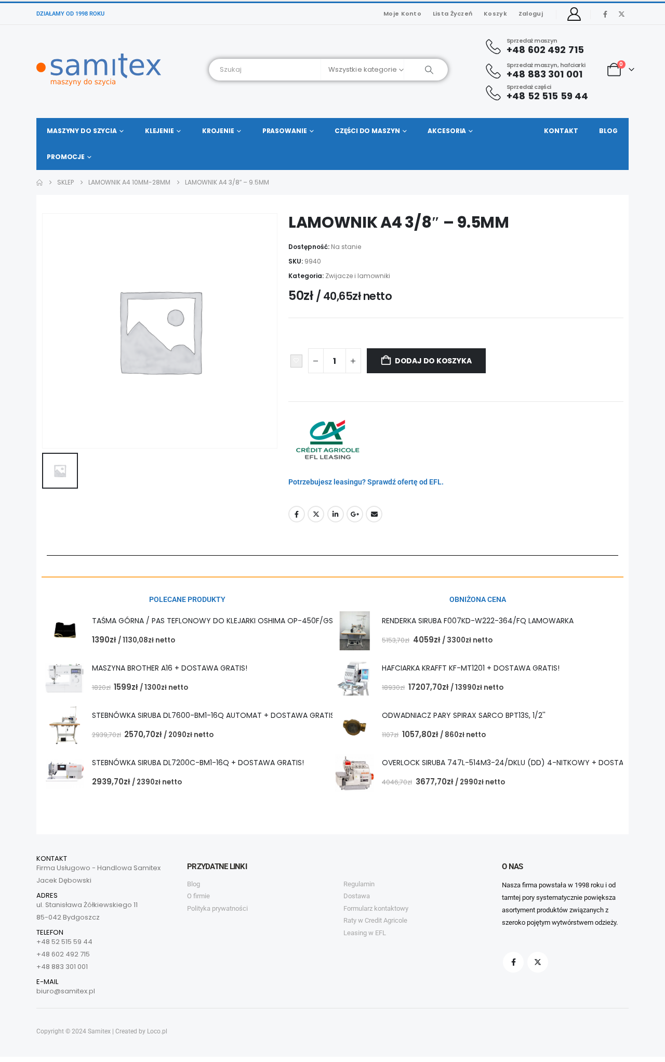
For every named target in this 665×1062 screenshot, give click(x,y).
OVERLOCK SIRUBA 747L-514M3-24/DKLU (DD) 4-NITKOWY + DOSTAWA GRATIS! (523, 762)
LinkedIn (335, 514)
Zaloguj (530, 13)
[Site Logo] (98, 70)
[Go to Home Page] (39, 182)
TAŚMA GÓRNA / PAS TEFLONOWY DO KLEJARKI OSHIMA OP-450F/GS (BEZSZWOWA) (240, 620)
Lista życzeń (452, 13)
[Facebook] (605, 14)
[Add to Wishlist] (296, 361)
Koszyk (495, 13)
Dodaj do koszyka (433, 361)
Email (374, 514)
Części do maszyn (367, 130)
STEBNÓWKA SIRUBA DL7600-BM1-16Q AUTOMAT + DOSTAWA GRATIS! (214, 715)
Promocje (66, 156)
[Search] (425, 69)
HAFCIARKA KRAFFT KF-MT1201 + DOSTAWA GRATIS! (471, 668)
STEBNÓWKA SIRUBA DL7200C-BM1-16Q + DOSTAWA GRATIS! (198, 762)
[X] (621, 14)
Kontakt (561, 130)
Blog (608, 130)
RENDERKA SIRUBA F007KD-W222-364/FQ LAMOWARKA (478, 620)
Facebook (296, 514)
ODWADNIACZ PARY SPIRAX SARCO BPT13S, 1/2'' (464, 715)
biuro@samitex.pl (65, 991)
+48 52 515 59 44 (64, 942)
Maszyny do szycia (82, 130)
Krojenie (218, 130)
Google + (355, 514)
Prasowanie (284, 130)
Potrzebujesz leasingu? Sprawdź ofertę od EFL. (366, 482)
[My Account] (574, 14)
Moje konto (402, 13)
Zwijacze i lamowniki (357, 275)
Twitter (316, 514)
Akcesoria (447, 130)
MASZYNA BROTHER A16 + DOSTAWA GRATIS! (169, 668)
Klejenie (159, 130)
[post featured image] (64, 630)
